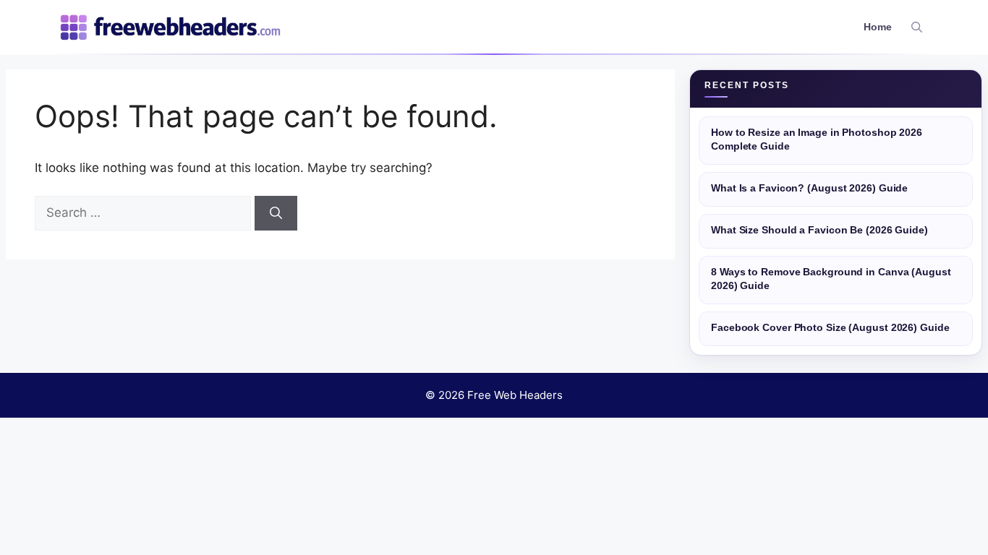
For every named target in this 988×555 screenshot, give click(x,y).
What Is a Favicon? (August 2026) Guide (809, 188)
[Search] (276, 213)
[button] (917, 27)
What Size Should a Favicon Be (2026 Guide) (819, 230)
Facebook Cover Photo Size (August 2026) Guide (830, 327)
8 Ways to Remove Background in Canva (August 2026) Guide (831, 279)
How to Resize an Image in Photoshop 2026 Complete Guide (816, 139)
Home (878, 27)
